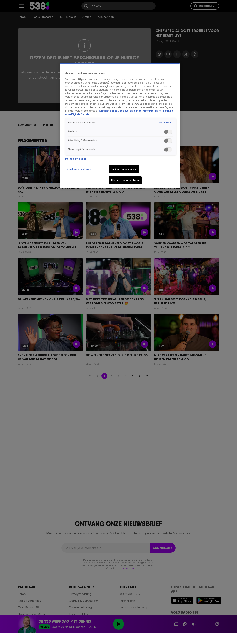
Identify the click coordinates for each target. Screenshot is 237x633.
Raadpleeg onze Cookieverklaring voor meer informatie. (130, 110)
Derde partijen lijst (75, 158)
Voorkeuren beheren (79, 169)
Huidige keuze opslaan (124, 169)
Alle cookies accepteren (125, 180)
